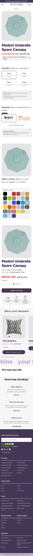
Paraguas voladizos (6, 468)
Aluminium (4, 520)
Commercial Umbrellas (7, 473)
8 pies (2, 488)
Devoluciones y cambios (7, 503)
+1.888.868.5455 (5, 452)
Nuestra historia (5, 501)
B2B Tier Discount (21, 540)
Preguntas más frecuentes (23, 503)
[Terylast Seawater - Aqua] (27, 203)
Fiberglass (3, 523)
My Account (20, 538)
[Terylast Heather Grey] (5, 203)
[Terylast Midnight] (14, 203)
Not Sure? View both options (16, 125)
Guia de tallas (20, 490)
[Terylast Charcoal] (27, 198)
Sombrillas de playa (6, 475)
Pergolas (19, 473)
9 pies (2, 490)
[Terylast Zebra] (27, 207)
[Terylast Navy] (18, 203)
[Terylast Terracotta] (10, 207)
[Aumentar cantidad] (10, 284)
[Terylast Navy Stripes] (5, 211)
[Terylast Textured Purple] (23, 207)
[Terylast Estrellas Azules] (14, 216)
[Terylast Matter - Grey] (23, 198)
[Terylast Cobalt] (23, 203)
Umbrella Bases (21, 462)
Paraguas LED (4, 470)
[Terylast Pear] (10, 198)
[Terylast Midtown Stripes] (10, 216)
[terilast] (9, 118)
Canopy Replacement (22, 468)
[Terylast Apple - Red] (14, 194)
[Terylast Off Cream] (18, 198)
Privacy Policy (4, 543)
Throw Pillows (20, 470)
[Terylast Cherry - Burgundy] (18, 194)
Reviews (3, 547)
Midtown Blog (4, 538)
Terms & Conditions (6, 540)
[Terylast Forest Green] (5, 198)
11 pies (19, 488)
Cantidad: (4, 280)
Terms (27, 554)
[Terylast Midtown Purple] (18, 207)
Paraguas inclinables (6, 465)
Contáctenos (20, 501)
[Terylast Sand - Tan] (27, 194)
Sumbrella (19, 520)
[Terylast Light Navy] (10, 203)
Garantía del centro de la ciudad (7, 509)
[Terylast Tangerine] (14, 207)
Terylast (19, 523)
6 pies (2, 485)
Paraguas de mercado (6, 462)
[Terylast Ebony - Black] (5, 194)
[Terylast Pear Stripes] (23, 211)
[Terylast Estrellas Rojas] (27, 211)
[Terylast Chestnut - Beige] (23, 194)
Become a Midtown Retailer (24, 506)
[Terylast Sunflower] (5, 207)
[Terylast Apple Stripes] (14, 211)
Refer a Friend (20, 508)
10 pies (19, 485)
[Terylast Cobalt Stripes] (5, 216)
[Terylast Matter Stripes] (10, 211)
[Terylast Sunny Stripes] (18, 211)
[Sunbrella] (24, 118)
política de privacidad (6, 506)
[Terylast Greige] (14, 198)
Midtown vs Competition (23, 547)
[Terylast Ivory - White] (10, 194)
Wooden (3, 528)
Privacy (23, 554)
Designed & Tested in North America (24, 543)
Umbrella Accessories (22, 465)
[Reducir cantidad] (3, 284)
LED (2, 525)
